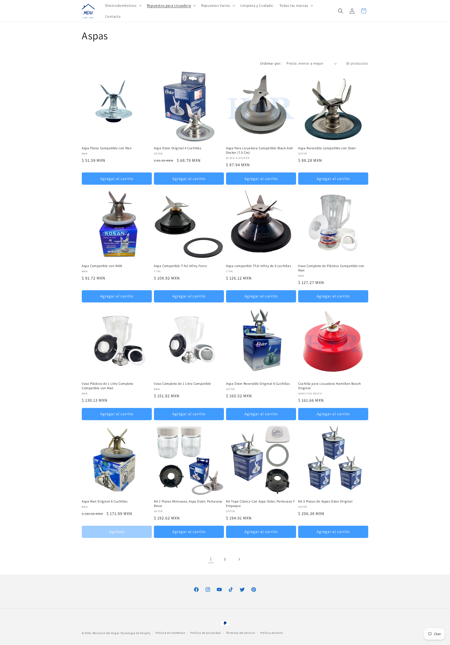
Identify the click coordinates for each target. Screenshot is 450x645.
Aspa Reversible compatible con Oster (327, 148)
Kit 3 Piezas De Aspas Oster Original (325, 501)
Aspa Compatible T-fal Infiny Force (180, 266)
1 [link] (211, 559)
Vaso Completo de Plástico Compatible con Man (331, 268)
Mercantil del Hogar (106, 633)
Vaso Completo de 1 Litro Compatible (182, 384)
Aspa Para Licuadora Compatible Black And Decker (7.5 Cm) (259, 150)
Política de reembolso (170, 633)
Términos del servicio (240, 633)
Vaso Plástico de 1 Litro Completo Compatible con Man (107, 386)
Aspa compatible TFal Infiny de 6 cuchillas (258, 266)
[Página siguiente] (239, 559)
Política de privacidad (205, 633)
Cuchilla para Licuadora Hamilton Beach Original (329, 386)
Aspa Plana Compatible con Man (107, 148)
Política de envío (271, 633)
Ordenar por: (270, 63)
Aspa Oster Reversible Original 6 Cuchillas (258, 384)
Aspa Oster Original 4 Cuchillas (177, 148)
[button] (123, 5)
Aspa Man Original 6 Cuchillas (104, 501)
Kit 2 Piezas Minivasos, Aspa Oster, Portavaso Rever (188, 503)
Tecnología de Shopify (135, 633)
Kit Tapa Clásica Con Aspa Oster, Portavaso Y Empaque (260, 503)
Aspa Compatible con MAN (102, 266)
